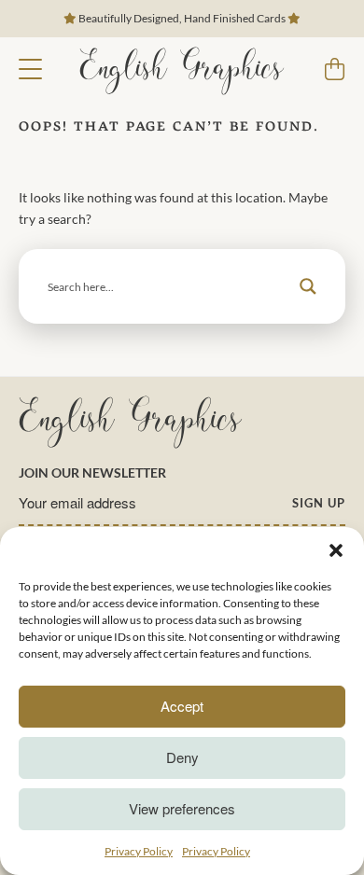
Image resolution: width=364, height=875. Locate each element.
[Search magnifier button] (308, 286)
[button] (336, 550)
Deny (182, 757)
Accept (182, 705)
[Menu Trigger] (30, 67)
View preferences (182, 808)
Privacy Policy (139, 851)
